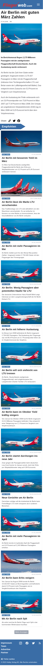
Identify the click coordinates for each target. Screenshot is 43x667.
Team (3, 646)
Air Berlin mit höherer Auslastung (14, 303)
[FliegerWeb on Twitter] (33, 647)
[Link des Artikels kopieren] (9, 120)
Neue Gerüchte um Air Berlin (12, 472)
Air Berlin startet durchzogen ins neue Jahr (18, 430)
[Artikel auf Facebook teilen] (18, 120)
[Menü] (38, 4)
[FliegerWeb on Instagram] (20, 647)
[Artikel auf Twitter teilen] (14, 120)
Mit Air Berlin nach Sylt (10, 593)
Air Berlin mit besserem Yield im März (16, 132)
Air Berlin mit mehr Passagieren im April (17, 510)
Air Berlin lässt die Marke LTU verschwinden (19, 176)
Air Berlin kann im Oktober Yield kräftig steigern (20, 386)
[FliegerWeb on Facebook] (27, 647)
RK (11, 21)
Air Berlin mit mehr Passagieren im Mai (16, 220)
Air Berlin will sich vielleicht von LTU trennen (19, 344)
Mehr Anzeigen (21, 632)
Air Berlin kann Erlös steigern (13, 552)
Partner (4, 652)
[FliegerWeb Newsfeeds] (40, 643)
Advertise (5, 649)
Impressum (6, 643)
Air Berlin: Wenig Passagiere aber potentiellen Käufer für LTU (19, 263)
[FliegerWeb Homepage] (17, 4)
